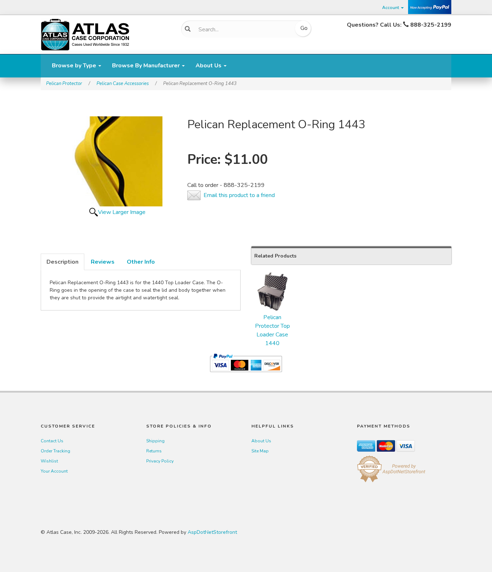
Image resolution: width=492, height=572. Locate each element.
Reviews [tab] (103, 262)
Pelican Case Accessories (123, 83)
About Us (209, 66)
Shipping (155, 441)
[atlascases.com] (85, 33)
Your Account (54, 471)
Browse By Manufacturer (146, 66)
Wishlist (49, 461)
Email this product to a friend (239, 195)
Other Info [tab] (141, 262)
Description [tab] (62, 262)
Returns (154, 451)
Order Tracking (55, 451)
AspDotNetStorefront (212, 532)
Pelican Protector (64, 83)
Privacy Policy (160, 461)
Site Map (260, 451)
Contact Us (52, 441)
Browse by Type (75, 66)
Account (391, 7)
